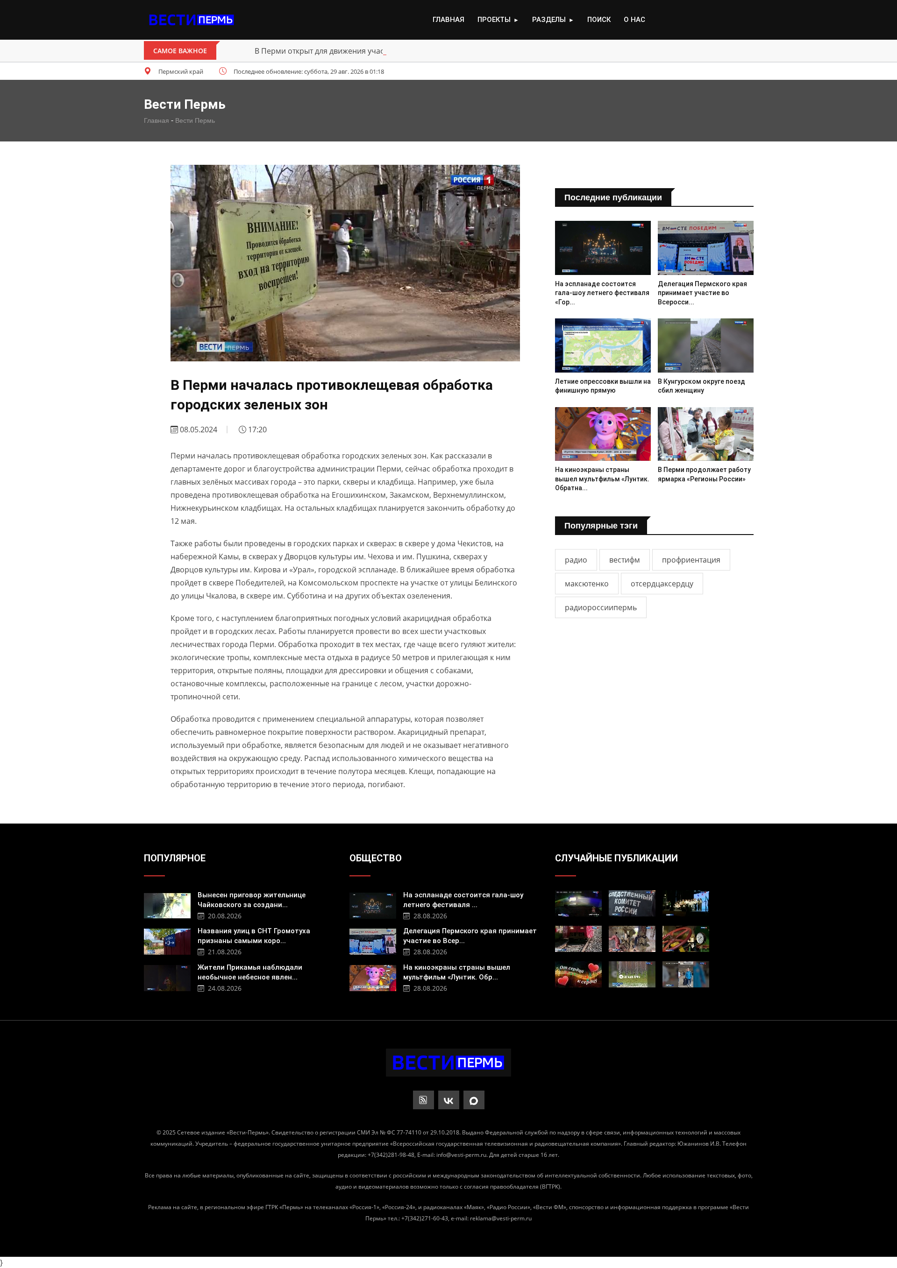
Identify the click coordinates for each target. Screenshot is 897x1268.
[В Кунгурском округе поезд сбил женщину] (706, 345)
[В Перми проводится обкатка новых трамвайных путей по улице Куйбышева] (578, 939)
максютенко (587, 583)
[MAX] (473, 1100)
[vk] (448, 1100)
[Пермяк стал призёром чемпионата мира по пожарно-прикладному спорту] (685, 974)
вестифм (624, 560)
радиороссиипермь (601, 607)
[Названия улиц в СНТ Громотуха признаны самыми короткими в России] (167, 940)
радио (576, 560)
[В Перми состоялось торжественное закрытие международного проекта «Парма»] (685, 903)
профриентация (691, 560)
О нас (634, 19)
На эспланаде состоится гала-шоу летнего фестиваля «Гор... (602, 293)
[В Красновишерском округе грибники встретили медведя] (632, 974)
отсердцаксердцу (662, 583)
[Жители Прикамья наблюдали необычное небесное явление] (167, 977)
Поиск (599, 19)
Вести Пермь (195, 120)
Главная (448, 19)
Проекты (498, 19)
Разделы (553, 19)
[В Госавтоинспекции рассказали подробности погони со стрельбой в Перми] (578, 903)
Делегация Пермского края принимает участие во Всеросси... (702, 293)
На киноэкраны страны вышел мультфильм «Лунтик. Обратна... (602, 479)
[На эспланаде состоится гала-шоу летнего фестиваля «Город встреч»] (603, 248)
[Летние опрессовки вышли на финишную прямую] (603, 345)
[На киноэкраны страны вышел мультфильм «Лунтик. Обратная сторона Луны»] (603, 434)
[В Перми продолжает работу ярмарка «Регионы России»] (706, 434)
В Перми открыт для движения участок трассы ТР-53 (349, 51)
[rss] (423, 1100)
